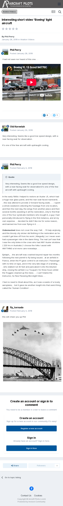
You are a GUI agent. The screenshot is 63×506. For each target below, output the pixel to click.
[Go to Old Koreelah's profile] (5, 128)
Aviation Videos (27, 39)
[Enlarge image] (32, 351)
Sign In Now (31, 448)
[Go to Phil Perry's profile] (5, 52)
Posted (21, 53)
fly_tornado (16, 307)
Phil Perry (9, 36)
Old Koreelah (17, 126)
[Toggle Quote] (6, 177)
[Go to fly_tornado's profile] (5, 309)
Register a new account (31, 428)
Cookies (38, 495)
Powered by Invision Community (31, 502)
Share (16, 465)
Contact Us (26, 495)
